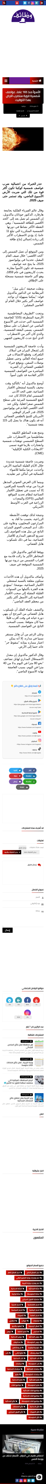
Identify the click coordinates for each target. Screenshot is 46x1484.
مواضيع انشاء (16, 1385)
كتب (7, 1353)
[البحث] (4, 3)
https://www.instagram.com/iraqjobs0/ (29, 744)
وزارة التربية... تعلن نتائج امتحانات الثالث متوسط (20, 1064)
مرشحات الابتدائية (33, 1369)
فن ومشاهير (16, 1347)
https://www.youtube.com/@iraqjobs (29, 735)
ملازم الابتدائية (34, 1379)
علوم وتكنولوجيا (34, 1347)
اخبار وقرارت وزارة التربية (31, 1283)
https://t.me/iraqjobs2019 (33, 695)
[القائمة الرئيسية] (5, 80)
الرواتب (23, 1320)
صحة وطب (17, 1342)
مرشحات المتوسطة (32, 1374)
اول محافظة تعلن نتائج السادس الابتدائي (20, 1046)
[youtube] (17, 3)
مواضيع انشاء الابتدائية (31, 1390)
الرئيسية (35, 80)
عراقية (40, 1463)
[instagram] (32, 3)
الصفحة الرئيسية (34, 110)
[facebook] (29, 3)
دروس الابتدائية (34, 1336)
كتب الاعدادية (18, 1358)
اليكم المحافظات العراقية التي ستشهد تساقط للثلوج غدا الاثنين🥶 (18, 1081)
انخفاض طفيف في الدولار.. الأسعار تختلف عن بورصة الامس (23, 1457)
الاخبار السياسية (17, 1310)
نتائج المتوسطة (34, 1417)
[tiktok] (21, 3)
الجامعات (36, 1320)
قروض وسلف (35, 1353)
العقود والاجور (17, 1326)
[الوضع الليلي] (39, 1477)
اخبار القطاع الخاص (33, 1272)
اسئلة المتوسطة (33, 1294)
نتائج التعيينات (35, 1412)
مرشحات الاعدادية (13, 1369)
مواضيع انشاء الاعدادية (31, 1395)
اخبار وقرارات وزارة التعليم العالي (28, 1277)
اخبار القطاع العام (14, 1272)
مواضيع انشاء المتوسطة (31, 1401)
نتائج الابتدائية (10, 1401)
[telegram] (25, 3)
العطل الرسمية (34, 1326)
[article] (23, 803)
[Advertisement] (23, 50)
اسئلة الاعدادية (16, 1288)
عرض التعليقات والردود (11, 852)
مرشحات (19, 1363)
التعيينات (20, 1315)
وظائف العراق (14, 1476)
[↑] (23, 1473)
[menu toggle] (42, 3)
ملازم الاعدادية (17, 1379)
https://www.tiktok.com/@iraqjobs (30, 752)
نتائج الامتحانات (18, 1406)
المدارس (36, 1331)
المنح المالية (22, 1331)
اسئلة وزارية (16, 1294)
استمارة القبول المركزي (31, 1299)
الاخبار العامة (20, 110)
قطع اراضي (19, 1353)
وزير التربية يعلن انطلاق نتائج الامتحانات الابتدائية (21, 1099)
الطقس (12, 1320)
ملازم (17, 1374)
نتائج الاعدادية (35, 1406)
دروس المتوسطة (33, 1342)
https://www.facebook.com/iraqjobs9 (29, 727)
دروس (9, 1331)
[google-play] (36, 3)
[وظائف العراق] (23, 16)
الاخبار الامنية (16, 1304)
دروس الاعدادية (16, 1336)
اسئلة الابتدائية (34, 1288)
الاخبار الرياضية (34, 1310)
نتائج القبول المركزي (16, 1412)
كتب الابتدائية (35, 1358)
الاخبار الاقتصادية (34, 1304)
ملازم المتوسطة (34, 1385)
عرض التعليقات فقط (30, 852)
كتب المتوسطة (34, 1363)
